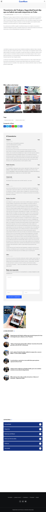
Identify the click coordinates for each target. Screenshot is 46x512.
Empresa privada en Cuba (8, 120)
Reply (39, 139)
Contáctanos (25, 497)
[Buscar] (44, 1)
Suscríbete (10, 497)
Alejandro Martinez (9, 14)
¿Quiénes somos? (17, 497)
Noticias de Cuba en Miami (20, 120)
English (37, 497)
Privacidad (32, 497)
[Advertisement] (23, 39)
